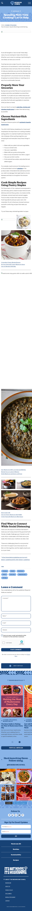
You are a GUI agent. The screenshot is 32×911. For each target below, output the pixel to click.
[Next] (19, 742)
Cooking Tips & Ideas (10, 25)
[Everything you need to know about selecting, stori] (8, 792)
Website (5, 630)
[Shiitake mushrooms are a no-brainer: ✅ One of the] (24, 776)
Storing (4, 577)
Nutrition (16, 849)
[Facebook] (9, 815)
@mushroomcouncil (16, 765)
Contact (7, 900)
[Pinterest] (22, 815)
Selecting (12, 574)
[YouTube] (19, 815)
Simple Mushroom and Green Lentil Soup (11, 473)
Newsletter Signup (10, 897)
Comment (6, 598)
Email (4, 623)
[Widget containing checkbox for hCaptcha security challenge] (13, 643)
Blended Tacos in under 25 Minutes (10, 471)
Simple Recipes (22, 574)
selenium (20, 168)
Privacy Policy (9, 890)
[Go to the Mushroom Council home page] (16, 3)
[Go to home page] (16, 870)
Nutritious (20, 571)
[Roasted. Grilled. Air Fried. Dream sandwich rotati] (8, 776)
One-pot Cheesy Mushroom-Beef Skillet (11, 514)
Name (5, 616)
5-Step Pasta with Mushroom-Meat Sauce (12, 516)
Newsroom (8, 882)
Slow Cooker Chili (5, 512)
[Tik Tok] (12, 815)
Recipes (16, 860)
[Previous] (12, 742)
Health (12, 571)
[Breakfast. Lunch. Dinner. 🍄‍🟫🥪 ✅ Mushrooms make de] (24, 792)
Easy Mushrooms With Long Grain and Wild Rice (13, 469)
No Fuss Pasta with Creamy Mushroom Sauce (13, 264)
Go (16, 836)
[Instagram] (16, 815)
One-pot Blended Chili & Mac (8, 266)
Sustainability (16, 855)
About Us (7, 886)
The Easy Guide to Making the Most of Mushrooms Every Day (12, 726)
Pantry (4, 574)
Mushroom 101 (8, 721)
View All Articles (16, 747)
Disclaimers (8, 893)
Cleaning (5, 571)
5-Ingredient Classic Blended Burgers (11, 262)
